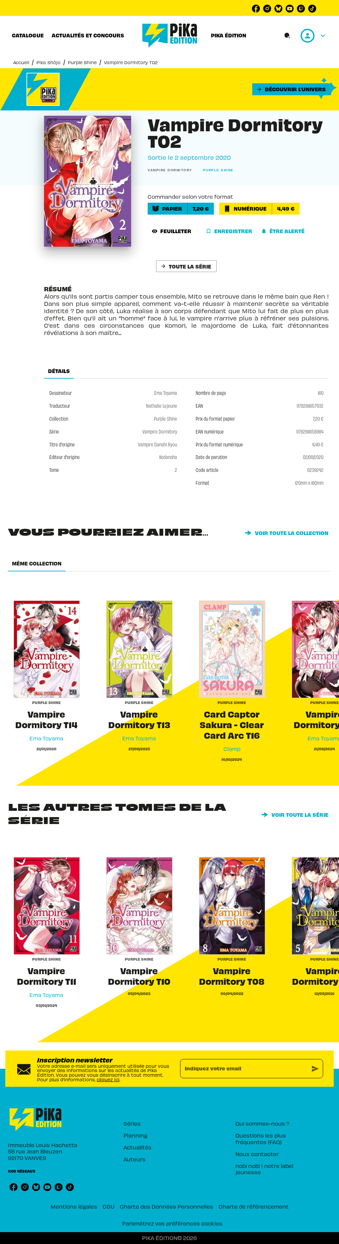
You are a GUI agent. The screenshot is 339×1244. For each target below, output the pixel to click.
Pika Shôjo (48, 62)
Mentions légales (74, 1206)
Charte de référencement (253, 1206)
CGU (109, 1206)
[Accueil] (170, 35)
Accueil (21, 62)
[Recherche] (287, 35)
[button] (291, 89)
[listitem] (256, 8)
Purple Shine (82, 62)
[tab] (28, 35)
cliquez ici (108, 1079)
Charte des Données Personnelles (166, 1206)
